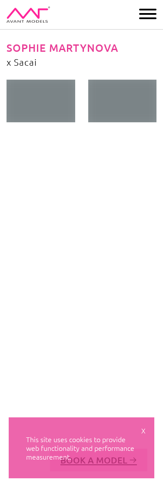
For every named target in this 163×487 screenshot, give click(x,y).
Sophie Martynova (62, 47)
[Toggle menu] (147, 14)
